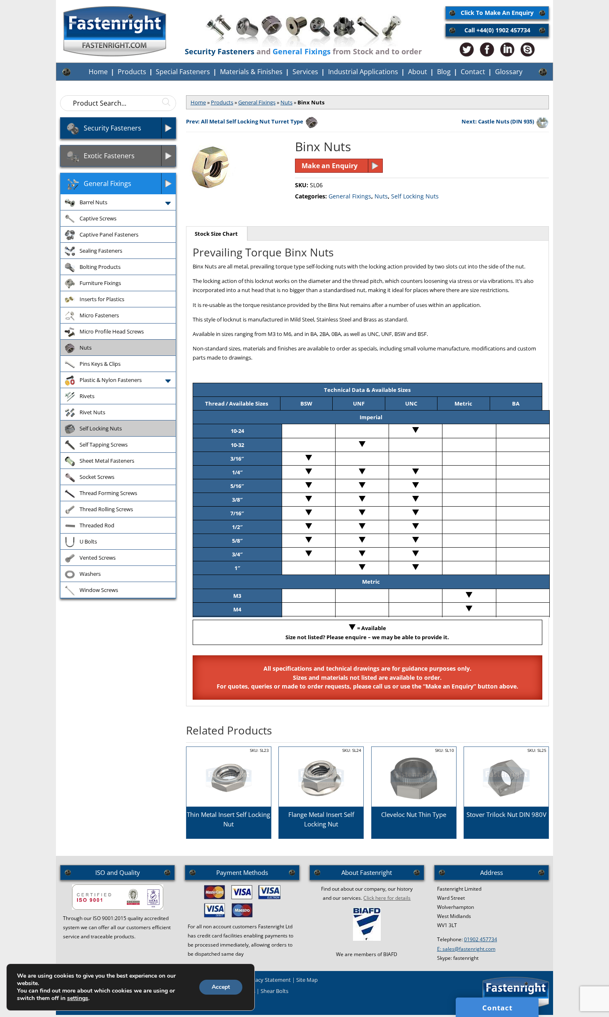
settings (77, 998)
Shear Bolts (274, 991)
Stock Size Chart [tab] (216, 233)
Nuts (286, 102)
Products (132, 71)
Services (305, 71)
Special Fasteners (183, 71)
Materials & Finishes (251, 71)
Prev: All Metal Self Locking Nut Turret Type (244, 121)
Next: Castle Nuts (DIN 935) (498, 121)
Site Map (307, 979)
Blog (444, 71)
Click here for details (387, 897)
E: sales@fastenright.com (466, 948)
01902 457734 (480, 939)
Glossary (508, 71)
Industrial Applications (363, 71)
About (417, 71)
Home (98, 71)
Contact (473, 71)
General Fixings (257, 102)
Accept (221, 987)
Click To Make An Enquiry (497, 13)
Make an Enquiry (330, 165)
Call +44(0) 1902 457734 (497, 30)
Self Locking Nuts (415, 196)
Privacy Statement (268, 979)
